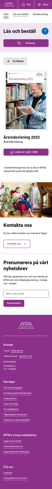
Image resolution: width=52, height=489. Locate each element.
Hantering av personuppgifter (16, 420)
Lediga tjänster (10, 398)
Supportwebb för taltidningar (16, 452)
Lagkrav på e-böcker (12, 441)
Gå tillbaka (18, 61)
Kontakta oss (14, 243)
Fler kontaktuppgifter (12, 388)
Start (5, 14)
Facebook (7, 473)
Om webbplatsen (11, 409)
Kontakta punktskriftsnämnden (17, 393)
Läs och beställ (20, 14)
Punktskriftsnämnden (13, 446)
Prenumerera (14, 303)
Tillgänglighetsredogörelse (15, 414)
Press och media (10, 404)
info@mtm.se (17, 351)
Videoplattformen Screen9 (15, 478)
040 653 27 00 (25, 356)
